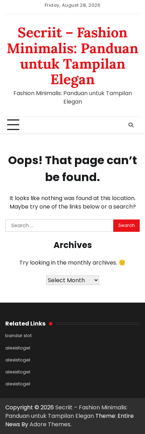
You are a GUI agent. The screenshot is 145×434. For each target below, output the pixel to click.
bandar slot (18, 335)
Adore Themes (50, 424)
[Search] (131, 125)
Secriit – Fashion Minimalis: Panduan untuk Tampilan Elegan (72, 55)
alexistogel (17, 348)
